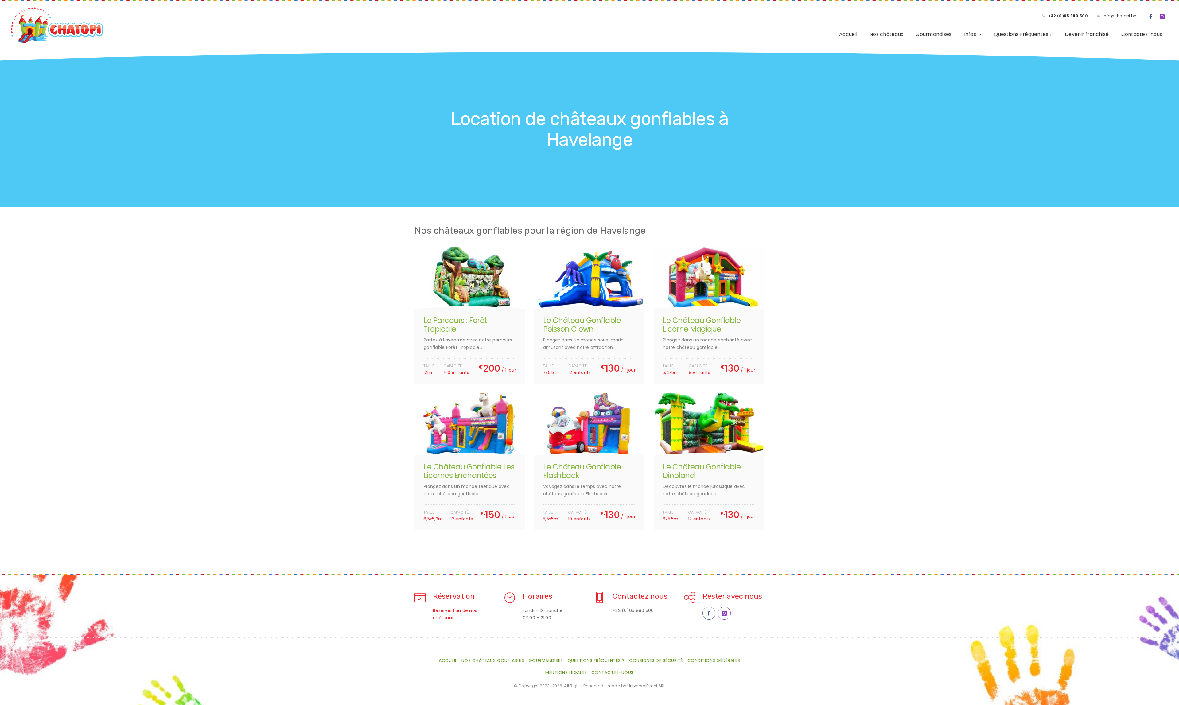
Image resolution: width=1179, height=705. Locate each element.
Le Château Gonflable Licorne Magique (702, 324)
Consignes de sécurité (656, 660)
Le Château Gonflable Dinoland (702, 471)
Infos (970, 34)
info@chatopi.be (1119, 15)
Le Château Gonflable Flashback (582, 471)
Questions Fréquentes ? (1023, 34)
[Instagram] (1162, 17)
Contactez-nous (1141, 34)
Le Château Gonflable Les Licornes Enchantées (469, 471)
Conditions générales (713, 660)
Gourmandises (933, 34)
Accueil (848, 34)
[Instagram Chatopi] (724, 613)
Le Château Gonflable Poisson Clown (582, 324)
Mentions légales (566, 672)
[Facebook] (1150, 17)
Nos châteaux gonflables (492, 660)
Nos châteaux (886, 34)
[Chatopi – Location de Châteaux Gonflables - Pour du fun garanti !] (57, 25)
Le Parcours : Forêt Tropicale (455, 324)
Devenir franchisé (1087, 34)
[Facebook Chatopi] (708, 613)
